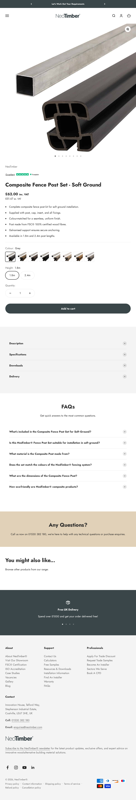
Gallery (9, 681)
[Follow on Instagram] (16, 767)
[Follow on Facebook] (7, 767)
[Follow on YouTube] (24, 767)
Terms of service (72, 783)
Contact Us (50, 656)
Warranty (49, 681)
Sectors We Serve (97, 669)
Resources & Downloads (57, 669)
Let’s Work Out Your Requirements (68, 3)
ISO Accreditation (15, 669)
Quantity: (10, 285)
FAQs (47, 686)
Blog (7, 686)
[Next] (104, 4)
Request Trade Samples (99, 660)
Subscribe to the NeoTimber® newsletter (27, 748)
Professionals (95, 648)
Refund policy (12, 787)
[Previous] (31, 4)
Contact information (32, 783)
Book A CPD (94, 673)
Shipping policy (53, 783)
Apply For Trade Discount (101, 656)
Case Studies (12, 673)
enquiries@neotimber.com (28, 727)
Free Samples (51, 665)
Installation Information (56, 673)
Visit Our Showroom (16, 660)
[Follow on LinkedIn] (33, 767)
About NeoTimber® (16, 656)
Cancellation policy (31, 787)
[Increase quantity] (30, 293)
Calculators (50, 660)
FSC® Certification (16, 665)
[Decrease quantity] (10, 293)
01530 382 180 (37, 534)
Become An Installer (98, 665)
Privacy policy (12, 783)
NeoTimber (11, 166)
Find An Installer (53, 677)
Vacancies (10, 677)
